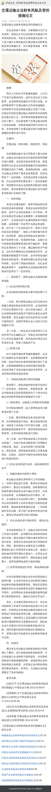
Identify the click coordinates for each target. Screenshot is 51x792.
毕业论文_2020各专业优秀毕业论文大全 (26, 3)
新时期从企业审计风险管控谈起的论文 (21, 746)
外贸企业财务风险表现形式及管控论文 (21, 758)
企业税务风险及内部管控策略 (16, 769)
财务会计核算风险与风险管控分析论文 (21, 763)
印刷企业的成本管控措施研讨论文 (19, 752)
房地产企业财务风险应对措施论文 (19, 775)
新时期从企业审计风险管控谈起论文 (20, 741)
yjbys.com (31, 789)
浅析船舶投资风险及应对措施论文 (19, 780)
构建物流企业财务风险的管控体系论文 (21, 735)
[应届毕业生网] (3, 2)
